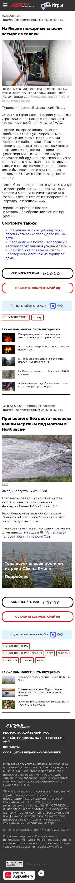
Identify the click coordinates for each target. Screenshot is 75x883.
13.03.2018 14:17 (11, 15)
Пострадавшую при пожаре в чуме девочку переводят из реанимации (39, 336)
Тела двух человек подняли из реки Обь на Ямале (34, 566)
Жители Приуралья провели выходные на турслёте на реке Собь (43, 703)
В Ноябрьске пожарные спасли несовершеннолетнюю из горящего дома (35, 254)
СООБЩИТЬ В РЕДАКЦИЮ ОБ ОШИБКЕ (32, 752)
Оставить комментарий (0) (37, 288)
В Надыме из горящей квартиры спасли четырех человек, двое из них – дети (37, 234)
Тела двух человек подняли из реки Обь (34, 534)
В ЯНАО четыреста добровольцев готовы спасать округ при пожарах (43, 385)
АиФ (5, 484)
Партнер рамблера (36, 864)
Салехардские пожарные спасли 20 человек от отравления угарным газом (37, 244)
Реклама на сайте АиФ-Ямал (26, 732)
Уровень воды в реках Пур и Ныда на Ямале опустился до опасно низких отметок (40, 692)
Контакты (11, 747)
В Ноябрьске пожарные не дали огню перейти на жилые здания (41, 360)
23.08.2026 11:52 (12, 406)
